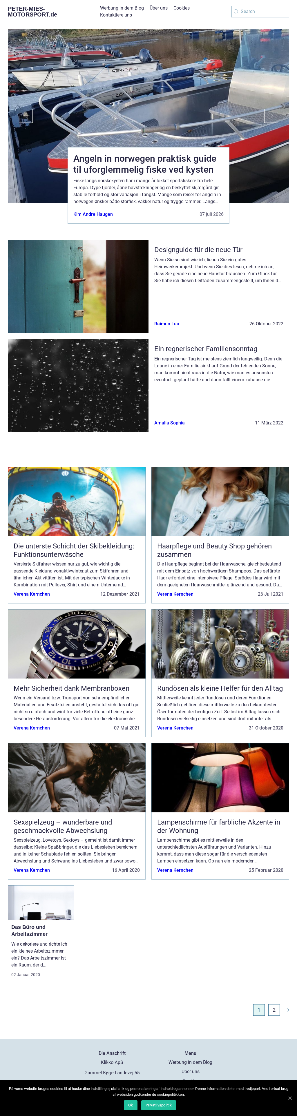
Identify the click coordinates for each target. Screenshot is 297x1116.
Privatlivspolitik (159, 1105)
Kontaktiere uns (116, 15)
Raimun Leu (166, 324)
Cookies (181, 8)
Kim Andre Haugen (93, 214)
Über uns (159, 8)
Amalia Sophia (169, 423)
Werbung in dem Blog (122, 8)
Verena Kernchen (32, 594)
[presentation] (20, 116)
